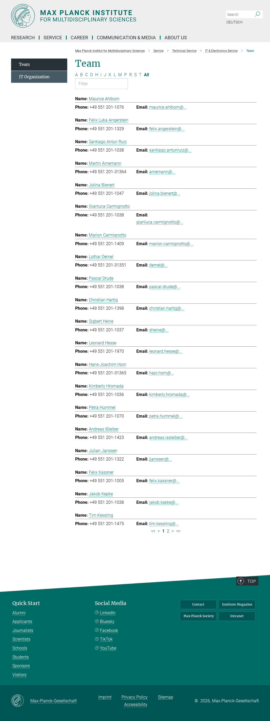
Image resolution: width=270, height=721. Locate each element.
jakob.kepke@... (164, 502)
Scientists (21, 639)
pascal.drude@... (164, 286)
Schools (19, 648)
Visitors (19, 674)
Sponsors (21, 665)
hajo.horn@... (161, 372)
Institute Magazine (237, 604)
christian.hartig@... (166, 308)
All (146, 74)
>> (178, 531)
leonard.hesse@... (165, 351)
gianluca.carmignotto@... (159, 222)
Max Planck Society (199, 616)
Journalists (22, 630)
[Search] (257, 14)
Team (24, 64)
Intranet (237, 616)
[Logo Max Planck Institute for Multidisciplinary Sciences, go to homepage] (110, 16)
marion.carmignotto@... (171, 243)
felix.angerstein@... (167, 128)
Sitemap (165, 697)
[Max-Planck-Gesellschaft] (20, 701)
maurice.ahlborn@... (168, 107)
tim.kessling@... (164, 523)
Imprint (105, 697)
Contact (198, 604)
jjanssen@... (160, 459)
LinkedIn (107, 612)
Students (20, 657)
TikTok (106, 639)
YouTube (108, 648)
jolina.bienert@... (164, 193)
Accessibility (135, 704)
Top (251, 581)
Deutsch (234, 22)
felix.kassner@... (164, 480)
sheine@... (158, 329)
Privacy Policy (135, 697)
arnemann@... (162, 171)
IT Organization (34, 76)
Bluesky (107, 621)
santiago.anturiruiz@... (170, 150)
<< (153, 531)
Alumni (19, 612)
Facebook (109, 630)
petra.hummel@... (165, 416)
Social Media (110, 603)
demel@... (158, 265)
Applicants (22, 621)
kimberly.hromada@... (169, 394)
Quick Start (26, 603)
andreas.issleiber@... (168, 437)
